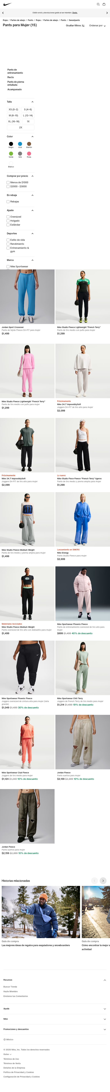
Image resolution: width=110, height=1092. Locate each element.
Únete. (74, 13)
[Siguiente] (107, 13)
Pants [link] (30, 20)
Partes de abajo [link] (50, 20)
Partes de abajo (17, 20)
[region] (55, 187)
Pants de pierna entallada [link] (15, 83)
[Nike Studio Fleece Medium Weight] (27, 519)
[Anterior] (3, 13)
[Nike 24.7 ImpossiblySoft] (82, 371)
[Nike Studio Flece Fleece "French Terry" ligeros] (82, 445)
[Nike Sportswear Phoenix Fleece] (82, 593)
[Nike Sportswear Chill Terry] (82, 668)
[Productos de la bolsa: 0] (104, 4)
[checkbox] (13, 109)
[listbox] (97, 25)
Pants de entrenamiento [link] (15, 71)
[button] (20, 101)
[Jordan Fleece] (82, 742)
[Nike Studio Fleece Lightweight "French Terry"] (82, 296)
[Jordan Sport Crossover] (27, 296)
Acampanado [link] (14, 89)
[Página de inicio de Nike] (7, 4)
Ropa (5, 20)
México (9, 1040)
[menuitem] (7, 1054)
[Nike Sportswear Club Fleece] (27, 742)
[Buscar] (98, 4)
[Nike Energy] (82, 519)
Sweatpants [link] (74, 20)
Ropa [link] (38, 20)
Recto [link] (10, 77)
